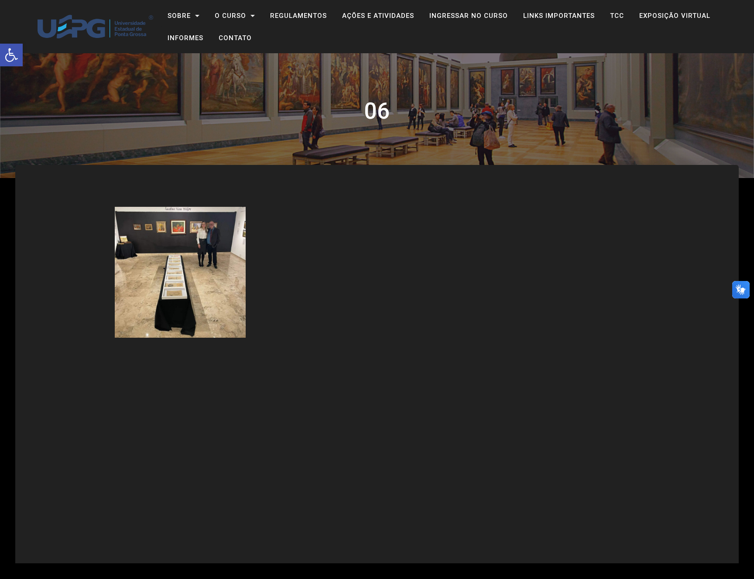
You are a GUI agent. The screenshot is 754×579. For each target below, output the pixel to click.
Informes (185, 38)
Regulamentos (298, 16)
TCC (617, 16)
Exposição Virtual (674, 16)
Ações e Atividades (378, 16)
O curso (230, 16)
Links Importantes (559, 16)
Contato (235, 38)
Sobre (179, 16)
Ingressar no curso (468, 16)
